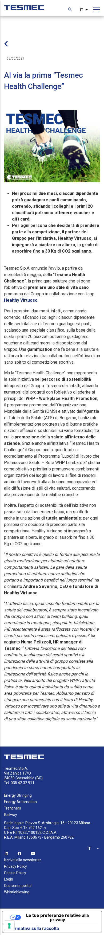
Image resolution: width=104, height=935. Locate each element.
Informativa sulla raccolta (33, 928)
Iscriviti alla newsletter (22, 860)
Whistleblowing (16, 892)
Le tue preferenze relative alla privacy (57, 917)
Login (8, 879)
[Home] (24, 5)
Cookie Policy (15, 873)
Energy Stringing (18, 795)
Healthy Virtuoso (21, 300)
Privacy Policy (15, 866)
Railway (10, 814)
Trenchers (12, 808)
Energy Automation (20, 802)
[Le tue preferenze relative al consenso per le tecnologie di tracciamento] (9, 926)
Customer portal (17, 885)
